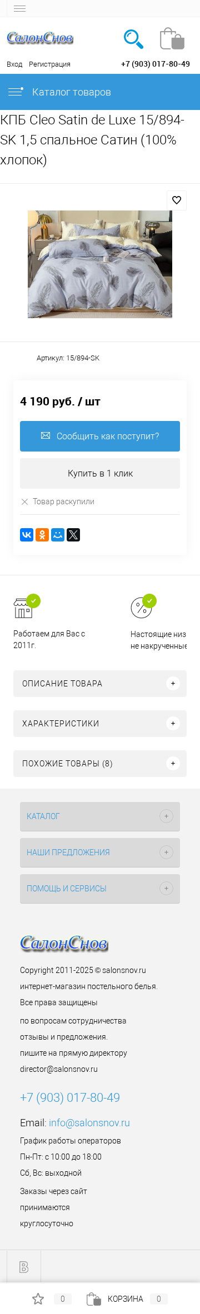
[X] (73, 534)
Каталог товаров (70, 92)
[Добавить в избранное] (177, 200)
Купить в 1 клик (100, 473)
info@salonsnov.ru (89, 1123)
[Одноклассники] (42, 534)
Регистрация (50, 64)
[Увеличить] (100, 264)
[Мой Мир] (57, 534)
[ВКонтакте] (26, 534)
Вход (14, 64)
